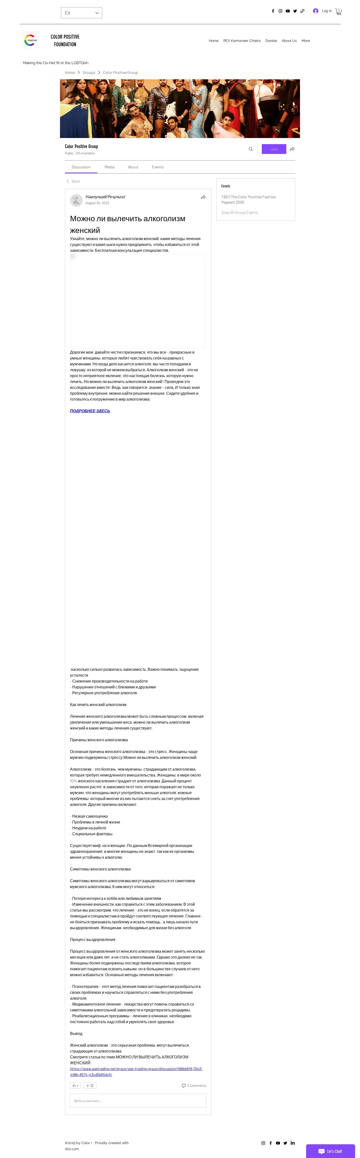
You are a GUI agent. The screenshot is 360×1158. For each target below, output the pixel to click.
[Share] (203, 197)
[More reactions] (90, 1085)
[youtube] (287, 11)
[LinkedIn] (292, 1143)
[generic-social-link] (302, 11)
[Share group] (292, 149)
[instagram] (280, 11)
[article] (138, 652)
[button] (339, 12)
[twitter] (295, 11)
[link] (81, 166)
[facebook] (273, 11)
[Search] (251, 149)
